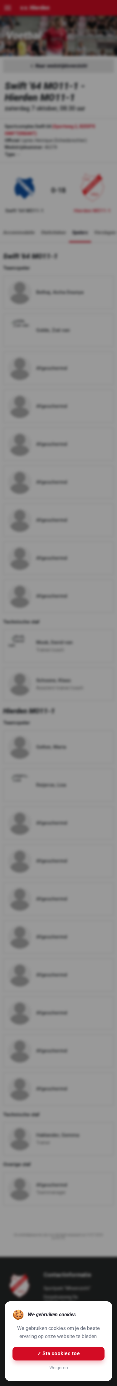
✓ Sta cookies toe (58, 1353)
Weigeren (58, 1367)
